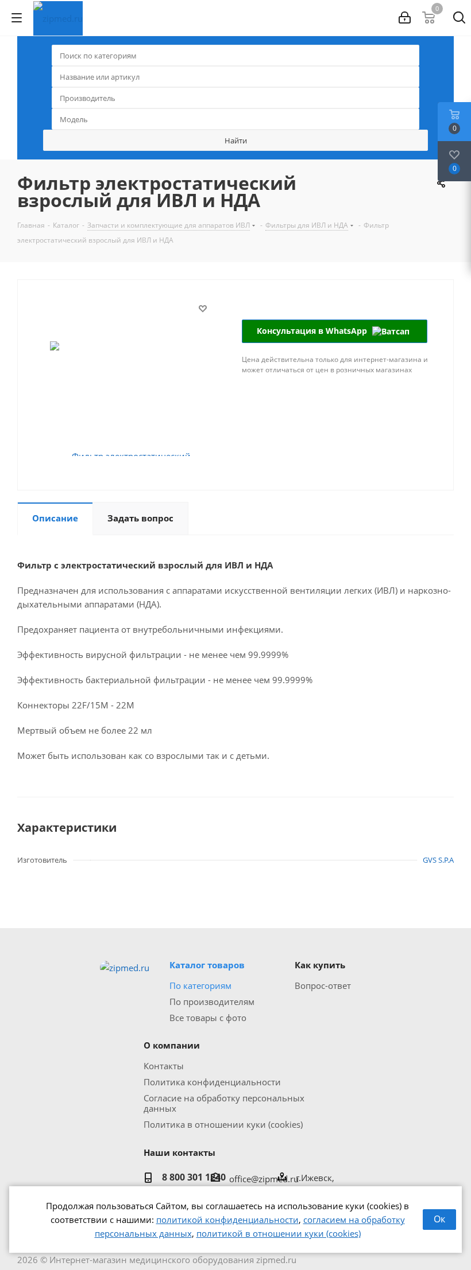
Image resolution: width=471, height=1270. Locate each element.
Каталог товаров (207, 965)
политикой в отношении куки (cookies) (278, 1233)
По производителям (211, 1001)
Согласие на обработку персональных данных (224, 1103)
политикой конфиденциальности (227, 1219)
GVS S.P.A (438, 860)
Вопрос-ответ (323, 985)
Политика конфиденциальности (212, 1082)
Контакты (164, 1066)
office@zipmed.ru (264, 1179)
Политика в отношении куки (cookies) (223, 1124)
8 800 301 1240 (194, 1177)
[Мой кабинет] (405, 18)
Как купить (320, 965)
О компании (172, 1045)
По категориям (200, 985)
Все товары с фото (207, 1017)
